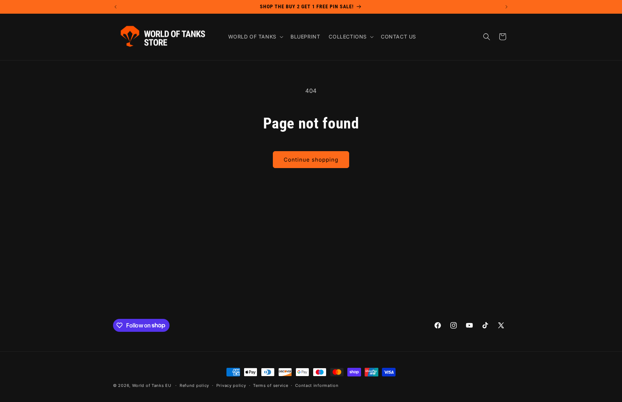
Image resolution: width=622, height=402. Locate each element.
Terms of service (270, 385)
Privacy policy (231, 385)
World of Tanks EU (151, 385)
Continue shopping (311, 159)
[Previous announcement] (115, 7)
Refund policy (194, 385)
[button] (255, 36)
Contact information (316, 385)
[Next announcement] (506, 7)
